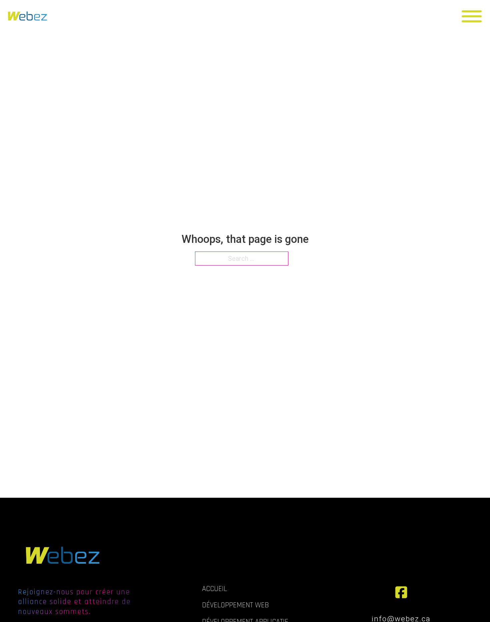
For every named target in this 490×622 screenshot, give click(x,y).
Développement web (235, 605)
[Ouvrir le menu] (474, 16)
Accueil (214, 589)
